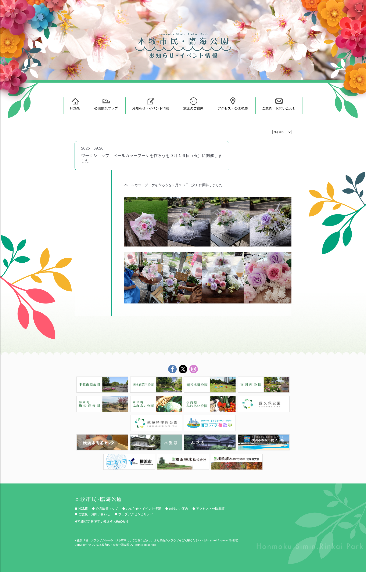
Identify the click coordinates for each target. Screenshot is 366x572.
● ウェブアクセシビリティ (133, 514)
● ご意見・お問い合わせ (92, 514)
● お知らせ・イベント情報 (141, 509)
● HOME (81, 509)
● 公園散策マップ (105, 509)
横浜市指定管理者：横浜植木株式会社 (102, 521)
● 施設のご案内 (176, 509)
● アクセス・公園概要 (208, 509)
